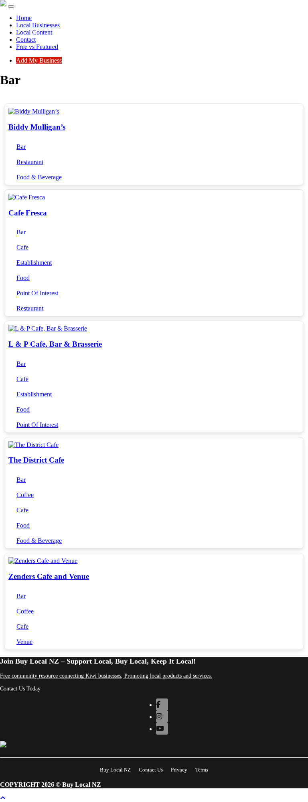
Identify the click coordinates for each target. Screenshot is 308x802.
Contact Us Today (20, 689)
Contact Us (151, 770)
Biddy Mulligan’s (36, 127)
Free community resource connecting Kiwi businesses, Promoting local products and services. (106, 676)
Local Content (34, 32)
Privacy (179, 770)
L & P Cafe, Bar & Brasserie (55, 344)
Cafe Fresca (27, 213)
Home (24, 17)
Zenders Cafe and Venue (48, 576)
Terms (201, 770)
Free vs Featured (37, 46)
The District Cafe (36, 460)
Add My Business (39, 60)
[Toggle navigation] (11, 6)
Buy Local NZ (115, 770)
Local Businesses (38, 25)
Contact (26, 39)
